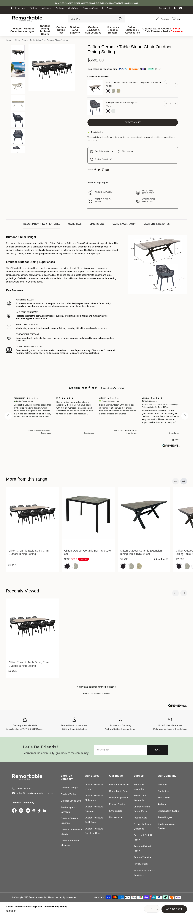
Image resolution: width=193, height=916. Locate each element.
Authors (162, 804)
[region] (96, 416)
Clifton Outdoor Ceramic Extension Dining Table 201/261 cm (133, 82)
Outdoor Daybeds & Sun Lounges (93, 30)
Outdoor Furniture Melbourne (94, 797)
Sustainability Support (169, 811)
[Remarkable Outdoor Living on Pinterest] (33, 811)
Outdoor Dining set (61, 30)
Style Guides (115, 811)
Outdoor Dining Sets (71, 800)
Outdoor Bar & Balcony (75, 30)
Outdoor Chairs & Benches (70, 820)
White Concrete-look (113, 91)
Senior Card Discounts (140, 797)
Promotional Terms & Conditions (144, 872)
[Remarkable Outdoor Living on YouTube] (28, 810)
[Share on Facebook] (95, 169)
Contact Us (163, 791)
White (113, 111)
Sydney (33, 8)
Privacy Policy (141, 864)
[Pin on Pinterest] (103, 169)
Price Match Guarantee (140, 786)
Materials (75, 224)
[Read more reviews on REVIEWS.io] (171, 445)
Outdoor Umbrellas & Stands (71, 831)
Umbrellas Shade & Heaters (113, 30)
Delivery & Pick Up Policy (143, 837)
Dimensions (97, 224)
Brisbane (60, 8)
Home (8, 40)
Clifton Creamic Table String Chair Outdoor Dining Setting (41, 40)
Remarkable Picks (118, 791)
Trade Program (165, 817)
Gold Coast (73, 8)
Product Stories (117, 804)
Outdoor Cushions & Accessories (132, 30)
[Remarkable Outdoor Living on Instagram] (21, 810)
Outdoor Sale (147, 30)
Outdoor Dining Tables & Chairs (45, 30)
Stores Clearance (176, 30)
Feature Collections (17, 30)
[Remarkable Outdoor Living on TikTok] (39, 811)
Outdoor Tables (68, 794)
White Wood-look (118, 91)
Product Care (140, 817)
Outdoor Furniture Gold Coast (94, 819)
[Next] (18, 151)
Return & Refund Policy (142, 848)
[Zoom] (51, 67)
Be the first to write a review (96, 693)
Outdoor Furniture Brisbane (94, 808)
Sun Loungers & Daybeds (69, 809)
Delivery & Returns (157, 224)
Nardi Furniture (156, 30)
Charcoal (108, 91)
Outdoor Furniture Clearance (70, 842)
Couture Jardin (166, 30)
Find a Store (164, 797)
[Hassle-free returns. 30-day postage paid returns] (96, 11)
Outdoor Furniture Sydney (94, 786)
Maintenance (115, 817)
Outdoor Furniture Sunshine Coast (94, 830)
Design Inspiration (118, 797)
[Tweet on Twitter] (99, 170)
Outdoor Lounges (29, 30)
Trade (109, 8)
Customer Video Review (166, 826)
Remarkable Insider (119, 784)
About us (162, 784)
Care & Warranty (124, 224)
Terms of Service (142, 857)
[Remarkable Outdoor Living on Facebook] (14, 810)
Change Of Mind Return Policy (142, 808)
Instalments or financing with (102, 69)
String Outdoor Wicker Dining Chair (122, 102)
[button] (8, 416)
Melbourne (46, 8)
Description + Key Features (41, 224)
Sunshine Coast (90, 8)
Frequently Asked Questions (143, 826)
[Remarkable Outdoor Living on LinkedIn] (44, 811)
